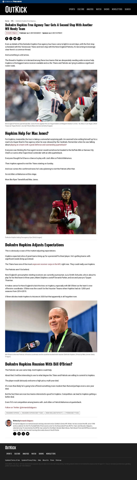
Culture (80, 9)
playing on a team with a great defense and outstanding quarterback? (38, 145)
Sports (72, 9)
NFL (12, 21)
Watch (98, 9)
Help (39, 460)
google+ (14, 433)
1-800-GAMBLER (26, 466)
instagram (19, 433)
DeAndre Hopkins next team (33, 413)
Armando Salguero (12, 33)
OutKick (16, 9)
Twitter (10, 38)
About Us (46, 460)
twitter (23, 433)
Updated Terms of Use (12, 460)
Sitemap (58, 460)
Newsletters (117, 9)
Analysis (90, 9)
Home (7, 21)
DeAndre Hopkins (13, 413)
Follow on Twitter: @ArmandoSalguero (20, 407)
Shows (106, 9)
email (27, 433)
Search (128, 9)
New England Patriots (54, 413)
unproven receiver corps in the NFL (46, 264)
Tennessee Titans (72, 413)
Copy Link (19, 38)
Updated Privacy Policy (29, 460)
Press (52, 460)
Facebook (6, 38)
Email (14, 38)
